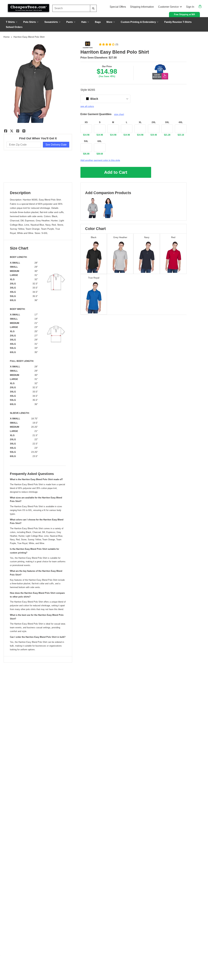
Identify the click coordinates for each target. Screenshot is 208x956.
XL (140, 122)
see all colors (87, 106)
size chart (119, 114)
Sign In (190, 6)
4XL (181, 122)
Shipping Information (142, 6)
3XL (167, 122)
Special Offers (118, 6)
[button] (108, 44)
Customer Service (168, 6)
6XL (100, 141)
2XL (154, 122)
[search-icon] (93, 8)
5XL (86, 141)
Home (6, 37)
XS (86, 122)
